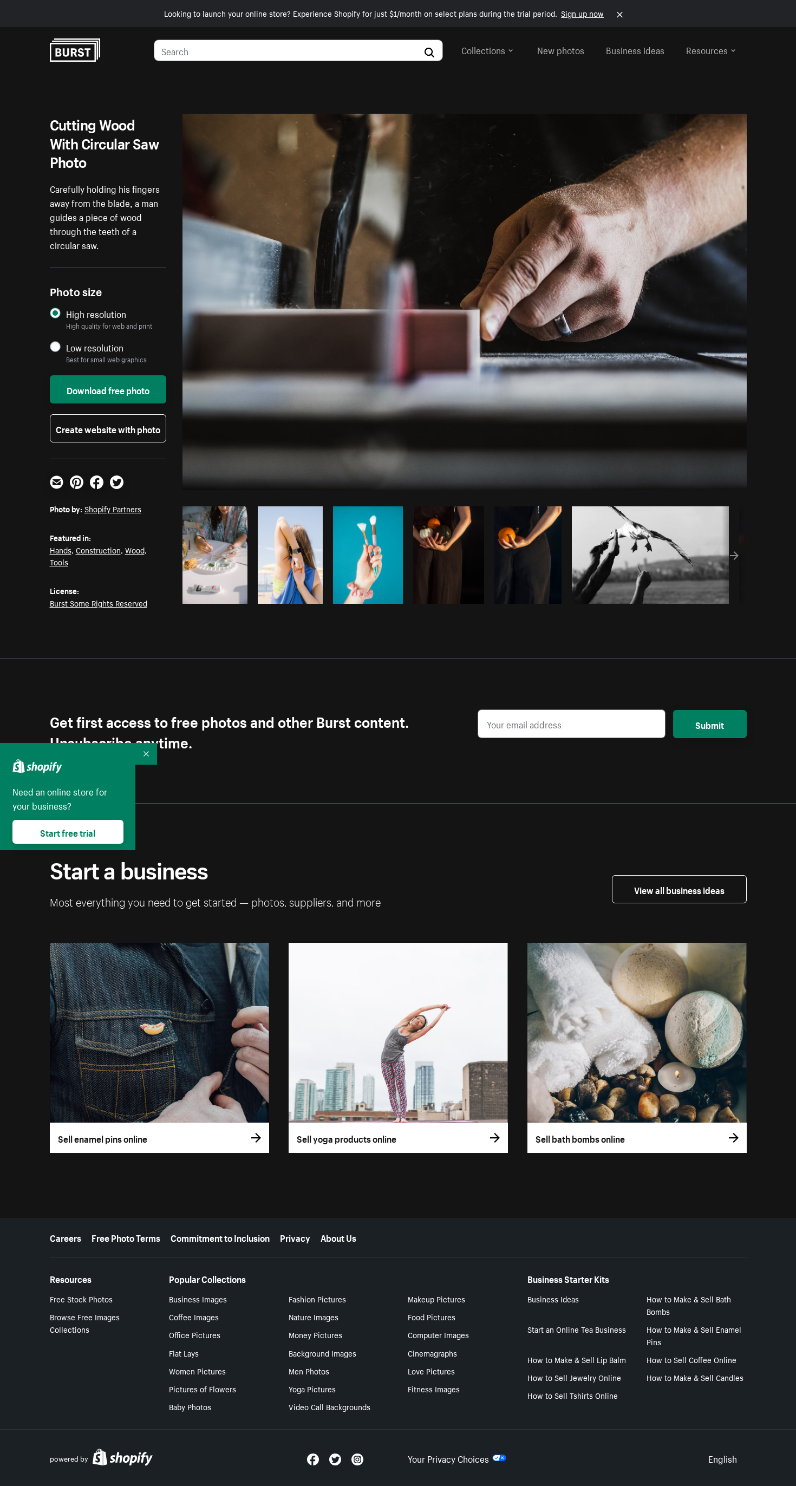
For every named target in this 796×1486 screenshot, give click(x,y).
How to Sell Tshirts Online (572, 1395)
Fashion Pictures (317, 1299)
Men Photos (309, 1371)
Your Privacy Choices (448, 1458)
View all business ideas (679, 889)
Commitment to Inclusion (220, 1237)
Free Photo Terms (126, 1237)
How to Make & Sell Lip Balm (576, 1359)
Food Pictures (431, 1316)
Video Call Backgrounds (329, 1406)
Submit (709, 724)
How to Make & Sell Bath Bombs (689, 1305)
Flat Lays (184, 1353)
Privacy (295, 1237)
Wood (135, 550)
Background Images (322, 1353)
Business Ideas (553, 1299)
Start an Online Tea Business (576, 1329)
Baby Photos (190, 1406)
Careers (65, 1237)
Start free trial (67, 832)
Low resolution (94, 347)
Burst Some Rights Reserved (98, 603)
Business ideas (635, 49)
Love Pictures (431, 1371)
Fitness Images (434, 1388)
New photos (560, 49)
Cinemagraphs (432, 1353)
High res (332, 592)
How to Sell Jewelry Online (574, 1377)
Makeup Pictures (436, 1299)
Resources (707, 49)
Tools (59, 562)
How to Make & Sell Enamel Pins (694, 1335)
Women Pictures (197, 1371)
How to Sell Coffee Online (691, 1359)
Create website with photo (108, 428)
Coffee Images (194, 1316)
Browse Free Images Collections (85, 1323)
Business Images (198, 1299)
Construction (98, 550)
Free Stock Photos (81, 1299)
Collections (483, 49)
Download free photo (108, 389)
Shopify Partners (112, 508)
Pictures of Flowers (202, 1388)
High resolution (96, 314)
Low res (218, 592)
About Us (338, 1237)
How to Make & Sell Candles (695, 1377)
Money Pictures (315, 1334)
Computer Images (438, 1334)
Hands (60, 550)
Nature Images (313, 1316)
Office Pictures (194, 1334)
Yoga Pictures (312, 1388)
